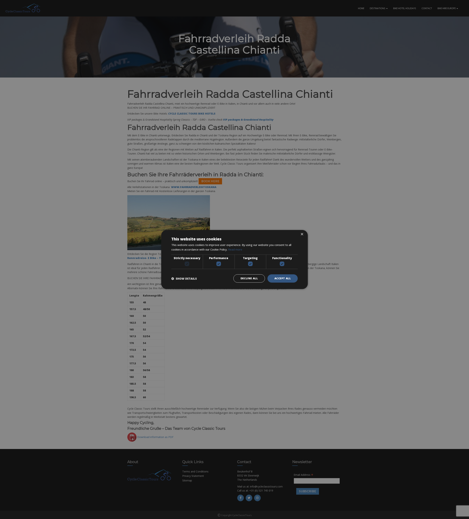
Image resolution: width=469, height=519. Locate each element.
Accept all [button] (282, 278)
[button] (184, 278)
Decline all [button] (249, 278)
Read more (235, 249)
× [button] (301, 234)
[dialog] (234, 259)
